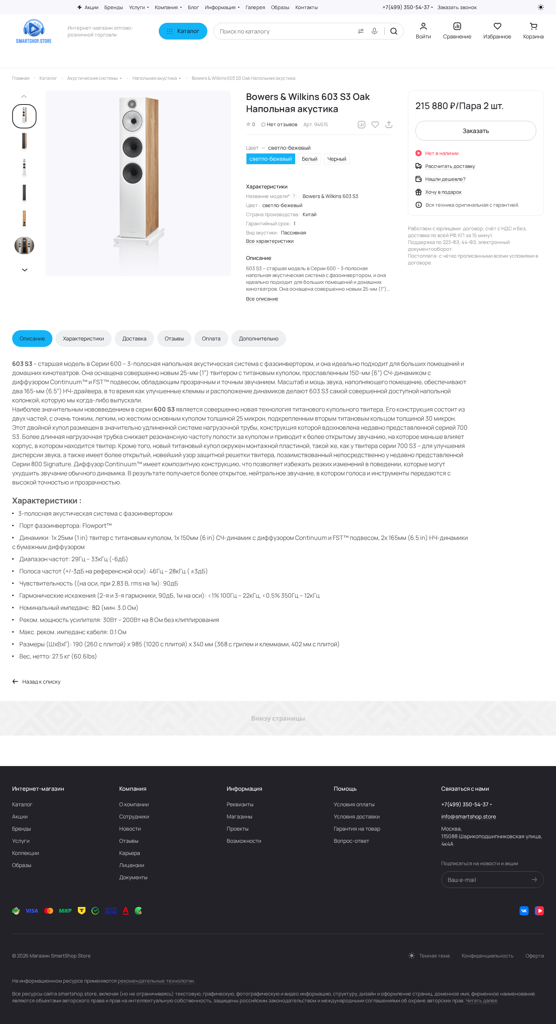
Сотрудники (134, 816)
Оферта (535, 955)
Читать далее (482, 1000)
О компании (134, 804)
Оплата (211, 338)
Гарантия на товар (357, 828)
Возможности (244, 840)
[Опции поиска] (359, 31)
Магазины (239, 816)
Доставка (134, 338)
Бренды (21, 828)
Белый (309, 158)
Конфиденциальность (487, 955)
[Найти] (393, 31)
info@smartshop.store (468, 816)
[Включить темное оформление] (541, 7)
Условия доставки (357, 816)
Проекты (237, 828)
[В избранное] (375, 124)
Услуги (21, 840)
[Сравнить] (361, 124)
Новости (130, 828)
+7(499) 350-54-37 (406, 7)
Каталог (22, 804)
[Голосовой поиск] (376, 31)
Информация (244, 789)
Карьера (129, 852)
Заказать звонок (457, 7)
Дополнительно (258, 338)
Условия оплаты (354, 804)
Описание (32, 338)
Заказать (476, 131)
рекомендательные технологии (156, 980)
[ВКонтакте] (524, 910)
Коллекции (25, 852)
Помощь (345, 789)
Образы (21, 865)
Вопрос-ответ (351, 840)
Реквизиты (240, 804)
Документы (133, 877)
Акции (20, 816)
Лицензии (131, 865)
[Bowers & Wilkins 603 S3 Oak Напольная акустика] (138, 183)
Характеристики (83, 338)
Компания (132, 789)
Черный (336, 158)
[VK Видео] (539, 910)
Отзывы (174, 338)
